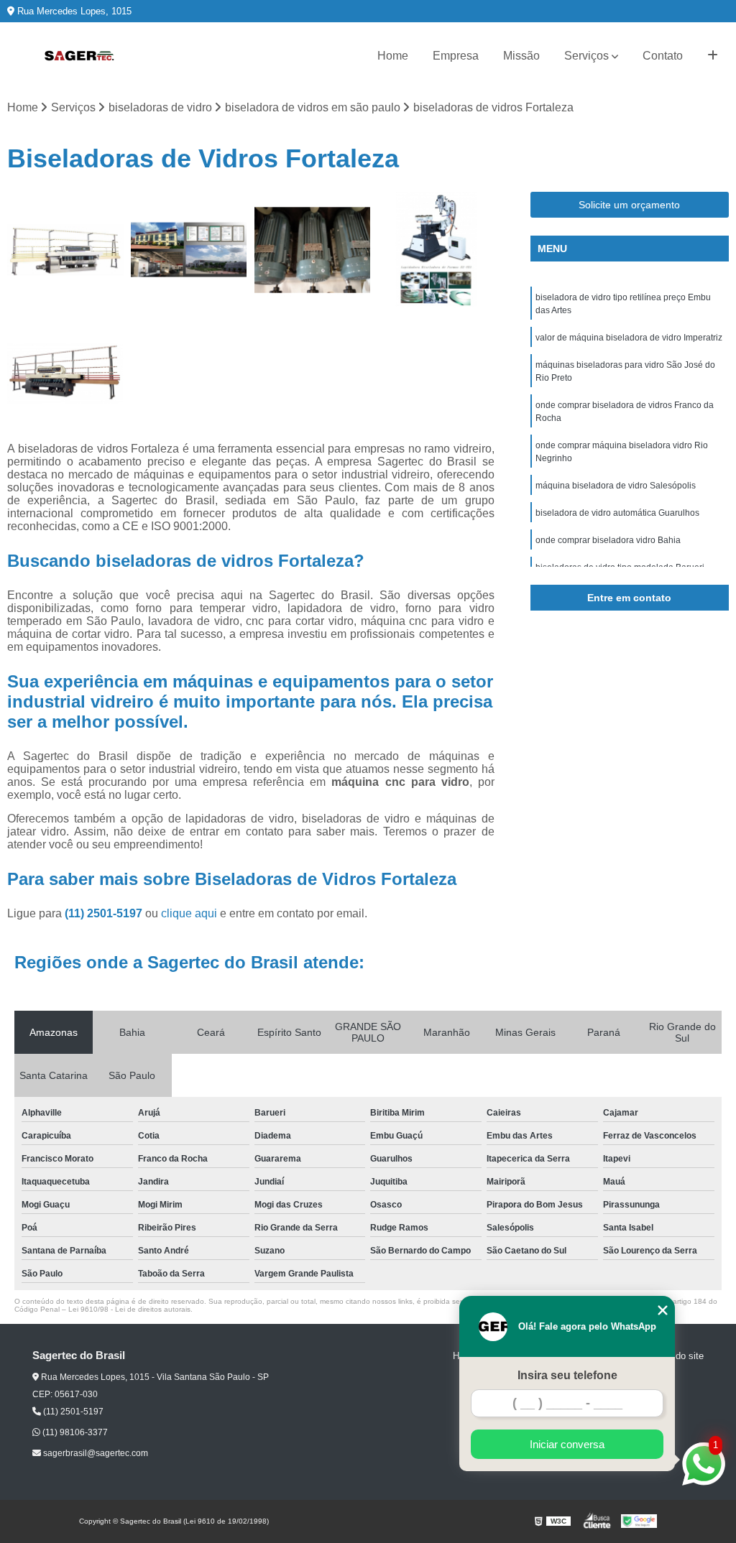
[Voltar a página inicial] (79, 56)
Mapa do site (677, 1355)
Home (392, 56)
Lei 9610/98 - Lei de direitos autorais (129, 1309)
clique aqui (189, 913)
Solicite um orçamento (629, 204)
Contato (663, 56)
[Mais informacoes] (712, 56)
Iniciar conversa (567, 1444)
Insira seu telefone (567, 1375)
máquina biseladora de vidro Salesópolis (615, 486)
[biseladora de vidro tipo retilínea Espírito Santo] (65, 250)
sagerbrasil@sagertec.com (94, 1453)
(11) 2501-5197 (105, 913)
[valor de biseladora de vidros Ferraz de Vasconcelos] (312, 250)
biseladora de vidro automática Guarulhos (617, 513)
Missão (521, 56)
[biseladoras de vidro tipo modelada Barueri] (189, 250)
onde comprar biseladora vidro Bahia (608, 540)
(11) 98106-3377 (74, 1432)
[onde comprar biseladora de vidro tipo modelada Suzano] (436, 250)
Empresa (456, 56)
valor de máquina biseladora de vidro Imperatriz (628, 338)
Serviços (586, 56)
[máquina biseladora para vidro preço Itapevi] (65, 373)
